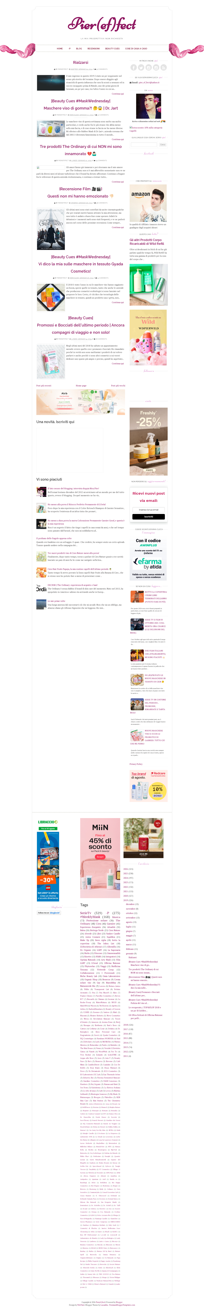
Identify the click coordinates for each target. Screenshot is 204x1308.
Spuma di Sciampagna (110, 1271)
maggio (129, 935)
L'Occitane (101, 1133)
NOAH (93, 1248)
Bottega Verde (97, 930)
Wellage (117, 1281)
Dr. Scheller (95, 1205)
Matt (115, 1012)
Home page (81, 385)
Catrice (83, 1028)
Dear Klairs (95, 1068)
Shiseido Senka (89, 1268)
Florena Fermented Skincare (108, 1077)
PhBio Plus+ (84, 1156)
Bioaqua (87, 1025)
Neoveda (93, 1255)
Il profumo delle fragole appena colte (54, 538)
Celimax (110, 1189)
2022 (126, 887)
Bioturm (105, 1111)
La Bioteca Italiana (112, 1087)
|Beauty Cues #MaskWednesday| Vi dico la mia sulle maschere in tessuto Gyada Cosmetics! (80, 264)
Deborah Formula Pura (88, 1199)
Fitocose (98, 953)
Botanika (114, 1111)
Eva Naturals (105, 1212)
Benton (96, 1107)
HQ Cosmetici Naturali (91, 1124)
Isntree (106, 1012)
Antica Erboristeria (95, 1104)
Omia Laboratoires (111, 976)
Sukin (82, 1274)
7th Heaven (103, 1005)
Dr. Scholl (107, 1205)
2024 (126, 878)
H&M (98, 956)
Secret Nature (115, 1264)
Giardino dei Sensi (113, 1120)
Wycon (93, 1005)
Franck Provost (97, 1120)
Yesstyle (100, 1173)
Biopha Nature (115, 1107)
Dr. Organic (85, 950)
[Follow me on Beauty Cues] (156, 67)
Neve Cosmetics (113, 1015)
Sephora (92, 1163)
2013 (126, 1047)
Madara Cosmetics (87, 1245)
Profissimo (97, 1156)
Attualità (111, 927)
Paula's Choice (86, 996)
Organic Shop (91, 979)
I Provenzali (108, 973)
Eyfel (92, 1215)
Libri (99, 933)
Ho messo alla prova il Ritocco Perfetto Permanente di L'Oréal (77, 504)
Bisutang (93, 1189)
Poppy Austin (105, 1261)
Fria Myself (104, 992)
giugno (129, 931)
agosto (129, 922)
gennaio (130, 953)
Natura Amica (114, 986)
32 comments (103, 115)
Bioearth (90, 999)
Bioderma (106, 1186)
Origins (98, 1258)
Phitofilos (108, 1097)
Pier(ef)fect (102, 23)
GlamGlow (114, 1219)
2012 (126, 1051)
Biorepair (95, 1111)
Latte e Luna (104, 1241)
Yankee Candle (113, 933)
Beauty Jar (116, 1104)
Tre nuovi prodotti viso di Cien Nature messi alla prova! (73, 553)
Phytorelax (90, 966)
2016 (126, 1033)
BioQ (118, 1022)
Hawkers (83, 1084)
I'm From (84, 1087)
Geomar (111, 999)
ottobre (129, 913)
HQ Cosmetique (86, 1038)
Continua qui (118, 93)
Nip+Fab (114, 1150)
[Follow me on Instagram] (148, 67)
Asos (99, 1058)
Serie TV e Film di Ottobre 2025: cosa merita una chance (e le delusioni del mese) (148, 626)
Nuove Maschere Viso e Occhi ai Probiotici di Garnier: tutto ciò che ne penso (147, 737)
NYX (109, 1147)
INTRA (111, 1130)
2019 (126, 900)
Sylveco (108, 1166)
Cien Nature (114, 930)
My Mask (113, 1094)
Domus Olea (113, 1114)
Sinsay (115, 1163)
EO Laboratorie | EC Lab (90, 1074)
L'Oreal (94, 963)
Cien (98, 923)
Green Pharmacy (86, 1222)
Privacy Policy (136, 764)
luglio (128, 926)
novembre (130, 908)
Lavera (102, 986)
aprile (128, 940)
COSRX (86, 1012)
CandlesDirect (93, 1064)
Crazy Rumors (85, 1196)
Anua (107, 1104)
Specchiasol (97, 1166)
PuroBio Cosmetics (104, 996)
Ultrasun (96, 1277)
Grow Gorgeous (101, 1222)
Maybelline (100, 1143)
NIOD (114, 1002)
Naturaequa (85, 1097)
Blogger (119, 1302)
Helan (95, 1127)
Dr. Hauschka (85, 1117)
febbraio (130, 949)
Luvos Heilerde (86, 1143)
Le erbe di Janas (89, 1091)
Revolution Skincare (101, 1019)
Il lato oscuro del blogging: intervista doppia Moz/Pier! (73, 488)
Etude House (101, 1117)
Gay (98, 982)
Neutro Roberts (96, 1015)
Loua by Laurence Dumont (108, 1140)
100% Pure (110, 1173)
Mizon (118, 1245)
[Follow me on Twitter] (141, 67)
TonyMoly (92, 1169)
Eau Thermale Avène (111, 1074)
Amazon (94, 1022)
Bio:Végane (95, 1186)
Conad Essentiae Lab (110, 1192)
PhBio (86, 989)
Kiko (115, 992)
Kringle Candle (88, 1133)
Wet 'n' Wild (87, 1284)
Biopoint (86, 1111)
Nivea (86, 1019)
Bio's (90, 1061)
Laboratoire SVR (86, 1137)
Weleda (91, 1173)
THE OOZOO (104, 1274)
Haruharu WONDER (105, 1038)
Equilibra (111, 937)
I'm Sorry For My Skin (97, 1130)
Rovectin (103, 1264)
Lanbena (93, 1241)
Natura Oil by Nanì (104, 1251)
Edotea (93, 1209)
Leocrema (109, 1137)
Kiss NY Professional (88, 1235)
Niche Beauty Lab (88, 976)
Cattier (82, 1114)
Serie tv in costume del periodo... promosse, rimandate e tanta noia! (148, 706)
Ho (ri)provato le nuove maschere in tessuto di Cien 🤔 (155, 678)
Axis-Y (108, 1058)
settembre (130, 917)
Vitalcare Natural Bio (103, 1281)
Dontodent (84, 1205)
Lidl (100, 1091)
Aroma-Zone (107, 1022)
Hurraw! (83, 1130)
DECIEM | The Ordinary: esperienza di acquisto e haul (72, 585)
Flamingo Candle (101, 1219)
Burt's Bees (112, 1025)
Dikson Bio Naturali (88, 1202)
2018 (126, 1024)
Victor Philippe (115, 1277)
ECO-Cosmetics (110, 1071)
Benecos (106, 979)
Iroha (93, 1232)
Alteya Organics (89, 1176)
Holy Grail (112, 1225)
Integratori (111, 956)
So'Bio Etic (84, 1166)
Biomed (104, 1107)
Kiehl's (115, 1232)
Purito (104, 1045)
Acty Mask (106, 959)
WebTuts (80, 1305)
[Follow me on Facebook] (133, 67)
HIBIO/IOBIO (115, 1222)
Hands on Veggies (110, 1124)
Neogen (97, 1097)
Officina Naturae (112, 963)
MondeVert (100, 1147)
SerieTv (85, 913)
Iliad (118, 1038)
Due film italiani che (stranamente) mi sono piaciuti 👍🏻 (155, 654)
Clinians (101, 999)
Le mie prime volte (56, 601)
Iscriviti (148, 516)
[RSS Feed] (163, 67)
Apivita (114, 1005)
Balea (82, 930)
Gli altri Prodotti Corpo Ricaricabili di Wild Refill (147, 241)
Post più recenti (43, 385)
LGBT (99, 950)
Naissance (114, 1248)
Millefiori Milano (86, 1147)
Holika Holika (113, 1127)
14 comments (102, 278)
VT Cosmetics (104, 1169)
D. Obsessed (101, 1196)
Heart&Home (85, 1127)
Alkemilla (111, 946)
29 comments (101, 161)
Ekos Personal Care (105, 1032)
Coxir (102, 1028)
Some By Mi (95, 1271)
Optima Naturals (88, 959)
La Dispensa (113, 1133)
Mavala (100, 1245)
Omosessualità (113, 953)
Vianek (92, 1051)
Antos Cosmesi (92, 937)
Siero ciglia (100, 940)
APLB (118, 1173)
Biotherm (98, 1025)
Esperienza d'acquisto (90, 927)
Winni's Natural (99, 1284)
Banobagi (83, 1183)
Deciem (102, 1199)
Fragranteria (85, 1035)
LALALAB (113, 1235)
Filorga (115, 1215)
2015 (126, 1038)
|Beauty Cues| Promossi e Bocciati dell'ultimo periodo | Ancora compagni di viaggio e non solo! (80, 325)
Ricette (87, 956)
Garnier (111, 923)
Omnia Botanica (109, 1255)
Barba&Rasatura (95, 1009)
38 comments (101, 203)
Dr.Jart (85, 1209)
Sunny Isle (92, 1274)
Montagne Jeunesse (99, 1094)
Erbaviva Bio (88, 1077)
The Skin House (86, 1048)
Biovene (109, 1061)
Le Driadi (98, 1137)
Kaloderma (95, 1087)
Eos (110, 1209)
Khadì (107, 1232)
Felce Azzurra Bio (103, 1215)
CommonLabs (95, 1192)
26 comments (101, 339)
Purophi (107, 1156)
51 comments (101, 69)
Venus (98, 1048)
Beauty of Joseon (113, 1009)
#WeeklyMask (90, 917)
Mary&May (111, 982)
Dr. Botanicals (94, 1071)
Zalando (99, 1055)
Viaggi (103, 966)
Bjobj (101, 1189)
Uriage (104, 1277)
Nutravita (83, 1153)
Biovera (83, 1189)
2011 (126, 1056)
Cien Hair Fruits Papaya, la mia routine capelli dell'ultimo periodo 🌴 (80, 569)
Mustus (85, 1248)
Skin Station (98, 1100)
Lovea (108, 1091)
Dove (82, 1071)
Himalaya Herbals (98, 1225)
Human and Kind (110, 1084)
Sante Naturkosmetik (98, 1160)
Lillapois (93, 1140)
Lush (97, 1041)
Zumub (111, 1284)
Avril (104, 1179)
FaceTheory (84, 1120)
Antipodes (84, 1179)
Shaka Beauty (104, 1163)
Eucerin (114, 1117)
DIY (104, 1114)
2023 (126, 882)
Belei (93, 1183)
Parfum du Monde (111, 1153)
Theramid (86, 1277)
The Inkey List (105, 943)
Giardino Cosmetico (91, 1081)
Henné (102, 1127)
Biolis (87, 953)
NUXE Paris (103, 1248)
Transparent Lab (101, 989)
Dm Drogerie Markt (109, 1202)
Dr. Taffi (117, 1205)
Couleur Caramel (94, 1114)
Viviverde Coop (105, 969)
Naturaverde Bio (87, 986)
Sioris (100, 1268)
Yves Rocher (85, 1055)
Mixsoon (109, 1245)
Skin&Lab (109, 1268)
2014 (126, 1042)
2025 (126, 873)
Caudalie (106, 1064)
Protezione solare (96, 920)
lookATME (112, 1055)
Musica (116, 917)
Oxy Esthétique (96, 1153)
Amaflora (113, 1176)
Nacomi (83, 1015)
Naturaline (94, 1045)
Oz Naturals (109, 1258)
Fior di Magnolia (86, 1219)
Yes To (114, 1051)
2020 (126, 896)
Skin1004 (83, 1005)
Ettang (94, 1212)
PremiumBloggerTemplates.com (122, 1305)
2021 (126, 891)
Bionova (98, 1061)
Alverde (88, 933)
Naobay (82, 1251)
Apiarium (95, 1179)
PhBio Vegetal (93, 1261)
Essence (96, 1012)
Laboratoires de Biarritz (88, 1238)
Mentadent (113, 1143)
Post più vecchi (118, 385)
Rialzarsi (80, 62)
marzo (129, 944)
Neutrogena (102, 1150)
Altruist (103, 1176)
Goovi (96, 1035)
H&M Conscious (110, 1081)
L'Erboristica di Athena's (91, 946)
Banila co (113, 1179)
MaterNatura (101, 1002)
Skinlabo (113, 1045)
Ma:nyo (115, 1241)
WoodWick (103, 1051)
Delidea (111, 1028)
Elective (102, 1209)
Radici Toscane (91, 1264)
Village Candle (88, 1281)
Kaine (100, 1232)
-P (107, 913)
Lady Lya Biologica (107, 1238)
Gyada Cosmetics (110, 1035)
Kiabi (118, 1130)
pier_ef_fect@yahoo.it (149, 82)
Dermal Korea (113, 1199)
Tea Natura (116, 1274)
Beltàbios (103, 1183)
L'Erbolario (87, 1041)
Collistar (93, 1028)
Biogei (115, 1186)
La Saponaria (114, 950)
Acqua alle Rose (87, 1058)
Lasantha (104, 1305)
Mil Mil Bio (106, 1041)
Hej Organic (95, 1084)
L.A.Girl (103, 1235)
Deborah (114, 1196)
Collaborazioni (87, 973)
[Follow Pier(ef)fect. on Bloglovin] (49, 914)
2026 (126, 869)
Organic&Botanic (86, 1258)
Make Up (84, 940)
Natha (91, 1251)
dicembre (130, 904)
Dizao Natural (110, 1068)
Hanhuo (86, 1225)
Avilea (82, 1009)
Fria (93, 992)
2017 (126, 1029)
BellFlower (86, 1107)
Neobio (90, 1150)
